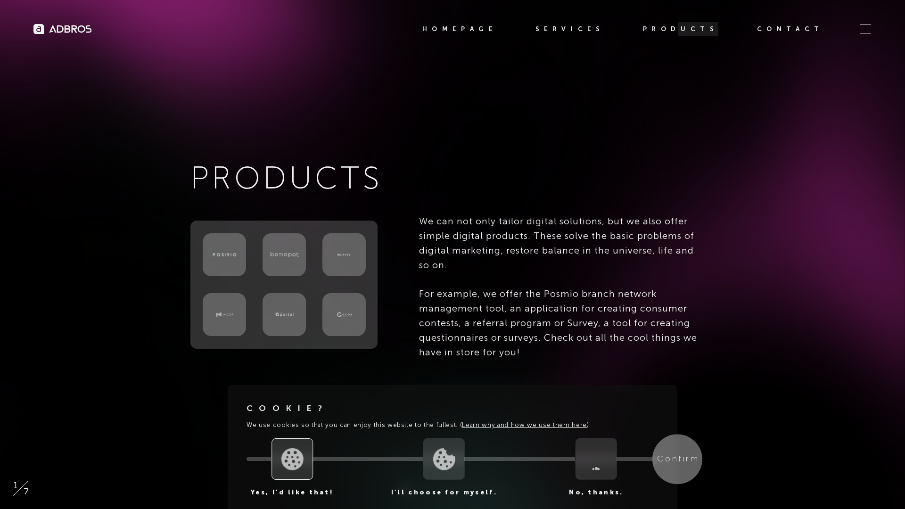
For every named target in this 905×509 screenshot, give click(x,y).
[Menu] (865, 28)
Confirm (678, 459)
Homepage (459, 29)
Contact (790, 29)
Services (569, 29)
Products (680, 29)
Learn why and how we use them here (524, 424)
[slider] (292, 459)
